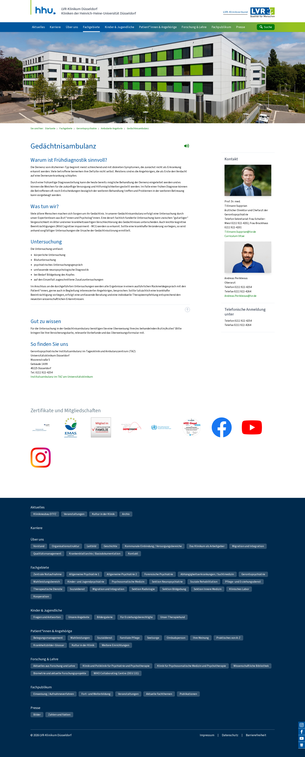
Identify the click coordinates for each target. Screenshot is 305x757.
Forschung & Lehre (44, 659)
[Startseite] (249, 12)
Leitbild (91, 546)
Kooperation (41, 596)
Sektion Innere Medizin (208, 589)
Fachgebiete (66, 128)
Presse (35, 707)
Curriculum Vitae (234, 236)
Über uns (37, 539)
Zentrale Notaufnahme (47, 574)
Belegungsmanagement (48, 638)
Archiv (126, 514)
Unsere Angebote (78, 617)
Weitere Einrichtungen (115, 645)
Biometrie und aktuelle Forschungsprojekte (59, 673)
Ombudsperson (176, 638)
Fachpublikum (41, 687)
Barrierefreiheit (256, 735)
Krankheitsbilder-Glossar (48, 645)
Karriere (36, 528)
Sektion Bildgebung (174, 589)
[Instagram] (301, 725)
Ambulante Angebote (112, 128)
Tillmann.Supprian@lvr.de (240, 232)
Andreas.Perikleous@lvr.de (240, 296)
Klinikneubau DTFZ (44, 514)
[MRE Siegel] (191, 427)
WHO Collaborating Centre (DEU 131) (116, 673)
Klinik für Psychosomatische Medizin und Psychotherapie (191, 666)
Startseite (50, 128)
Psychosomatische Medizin (128, 581)
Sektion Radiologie (143, 589)
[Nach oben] (187, 309)
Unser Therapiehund (172, 617)
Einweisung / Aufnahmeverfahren (53, 694)
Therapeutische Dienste (47, 589)
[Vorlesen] (187, 146)
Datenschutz (230, 735)
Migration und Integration (248, 546)
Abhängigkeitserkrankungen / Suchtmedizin (207, 574)
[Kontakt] (301, 745)
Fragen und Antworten (47, 617)
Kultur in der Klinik (103, 514)
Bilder (37, 714)
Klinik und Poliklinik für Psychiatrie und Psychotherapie (116, 666)
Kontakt (133, 553)
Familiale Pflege (130, 638)
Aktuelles (37, 507)
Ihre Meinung (201, 638)
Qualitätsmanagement (47, 553)
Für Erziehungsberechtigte (136, 617)
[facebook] (301, 731)
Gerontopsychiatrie (86, 128)
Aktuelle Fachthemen (159, 694)
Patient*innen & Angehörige (51, 631)
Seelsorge (153, 638)
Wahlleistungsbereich (46, 581)
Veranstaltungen (74, 514)
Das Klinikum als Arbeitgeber (207, 546)
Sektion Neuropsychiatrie (167, 581)
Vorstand (38, 546)
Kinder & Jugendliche (46, 610)
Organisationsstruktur (65, 546)
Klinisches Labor (239, 589)
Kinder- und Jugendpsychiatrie (85, 581)
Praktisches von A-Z (228, 638)
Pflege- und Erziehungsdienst (243, 581)
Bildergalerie (105, 617)
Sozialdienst (77, 589)
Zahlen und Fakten (59, 714)
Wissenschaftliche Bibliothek (251, 666)
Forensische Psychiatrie (158, 574)
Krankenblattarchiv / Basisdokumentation (94, 553)
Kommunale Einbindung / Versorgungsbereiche (153, 546)
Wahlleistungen (80, 638)
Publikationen (188, 694)
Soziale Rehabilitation (203, 581)
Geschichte (110, 546)
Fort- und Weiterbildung (95, 694)
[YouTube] (301, 738)
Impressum (207, 735)
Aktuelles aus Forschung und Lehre (54, 666)
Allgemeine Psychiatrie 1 (84, 574)
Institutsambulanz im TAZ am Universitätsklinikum (62, 376)
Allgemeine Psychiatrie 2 (122, 574)
